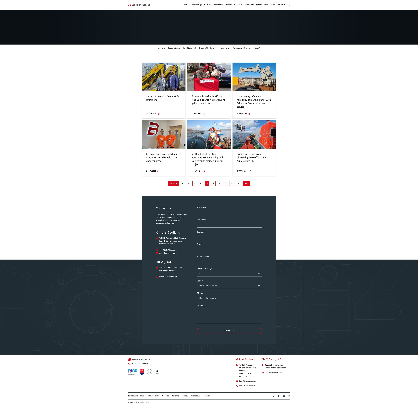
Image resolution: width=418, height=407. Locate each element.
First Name (201, 207)
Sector (199, 281)
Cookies (165, 396)
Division (200, 293)
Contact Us (195, 396)
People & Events (174, 48)
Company (201, 232)
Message (200, 305)
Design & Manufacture (207, 48)
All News (161, 48)
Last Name (201, 220)
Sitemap (175, 396)
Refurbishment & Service (242, 48)
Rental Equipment (189, 48)
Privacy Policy (153, 396)
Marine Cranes (224, 48)
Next (246, 183)
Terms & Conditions (136, 396)
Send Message (229, 331)
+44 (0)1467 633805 (167, 250)
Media (185, 396)
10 (238, 183)
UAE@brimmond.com (168, 277)
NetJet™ (257, 48)
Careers (207, 396)
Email (199, 244)
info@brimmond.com (167, 253)
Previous (173, 183)
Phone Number (203, 256)
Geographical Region (205, 269)
